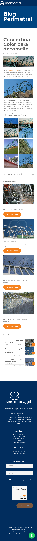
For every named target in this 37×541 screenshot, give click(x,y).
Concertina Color (12, 70)
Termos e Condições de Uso (18, 534)
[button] (32, 535)
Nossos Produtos (19, 436)
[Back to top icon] (18, 525)
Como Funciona (19, 451)
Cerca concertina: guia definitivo (14, 209)
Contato (19, 440)
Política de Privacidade (18, 532)
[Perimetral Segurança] (10, 3)
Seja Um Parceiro (19, 442)
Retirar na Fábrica (19, 453)
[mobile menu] (34, 3)
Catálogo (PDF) (19, 438)
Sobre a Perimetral (19, 434)
